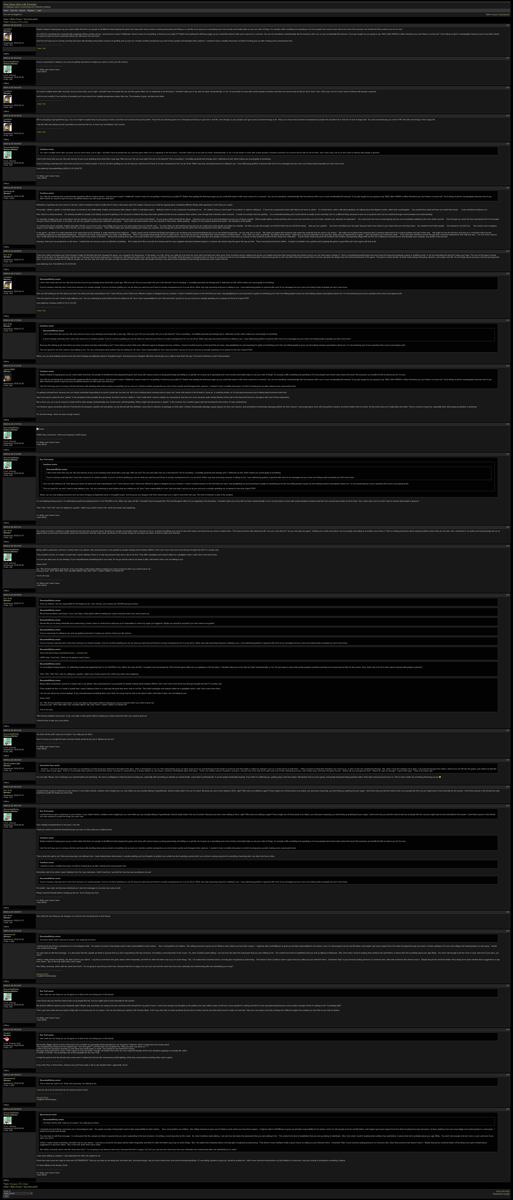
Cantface (8, 29)
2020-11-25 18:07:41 (12, 527)
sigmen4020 (9, 369)
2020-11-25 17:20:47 (12, 274)
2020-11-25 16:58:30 (12, 251)
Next (26, 22)
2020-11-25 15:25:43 (12, 58)
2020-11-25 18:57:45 (12, 806)
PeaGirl (7, 1033)
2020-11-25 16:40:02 (12, 144)
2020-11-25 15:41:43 (12, 88)
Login (39, 10)
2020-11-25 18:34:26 (12, 760)
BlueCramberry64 (12, 763)
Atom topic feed (502, 1191)
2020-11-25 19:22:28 (12, 931)
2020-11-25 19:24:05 (12, 986)
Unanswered (504, 14)
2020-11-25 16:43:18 (12, 188)
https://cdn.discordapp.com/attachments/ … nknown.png (63, 653)
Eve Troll (8, 255)
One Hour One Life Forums (20, 4)
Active (494, 14)
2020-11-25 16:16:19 (12, 116)
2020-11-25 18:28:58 (12, 595)
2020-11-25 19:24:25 (12, 1030)
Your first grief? (31, 19)
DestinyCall (9, 191)
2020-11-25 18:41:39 (12, 787)
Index (6, 10)
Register (31, 10)
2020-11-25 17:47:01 (12, 424)
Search (22, 10)
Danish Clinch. (42, 974)
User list (13, 10)
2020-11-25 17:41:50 (12, 366)
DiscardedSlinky (11, 61)
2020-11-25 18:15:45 (12, 546)
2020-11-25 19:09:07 (12, 912)
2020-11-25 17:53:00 (12, 454)
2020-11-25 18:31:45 (12, 730)
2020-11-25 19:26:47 (12, 1075)
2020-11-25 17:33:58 (12, 320)
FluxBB (506, 1194)
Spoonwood (9, 934)
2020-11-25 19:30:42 (12, 1109)
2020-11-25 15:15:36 (12, 25)
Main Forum (16, 19)
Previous (13, 22)
